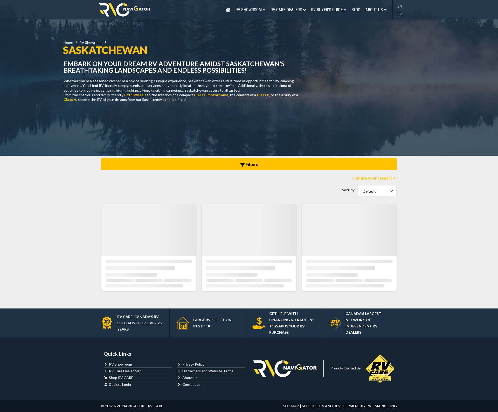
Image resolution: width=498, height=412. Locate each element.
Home (68, 42)
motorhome (218, 95)
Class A (70, 99)
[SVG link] (124, 10)
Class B (263, 95)
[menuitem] (401, 6)
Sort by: (348, 190)
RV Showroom (90, 42)
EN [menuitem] (399, 6)
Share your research (375, 177)
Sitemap (291, 406)
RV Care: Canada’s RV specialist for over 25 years (139, 322)
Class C (200, 95)
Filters (251, 164)
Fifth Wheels (135, 95)
